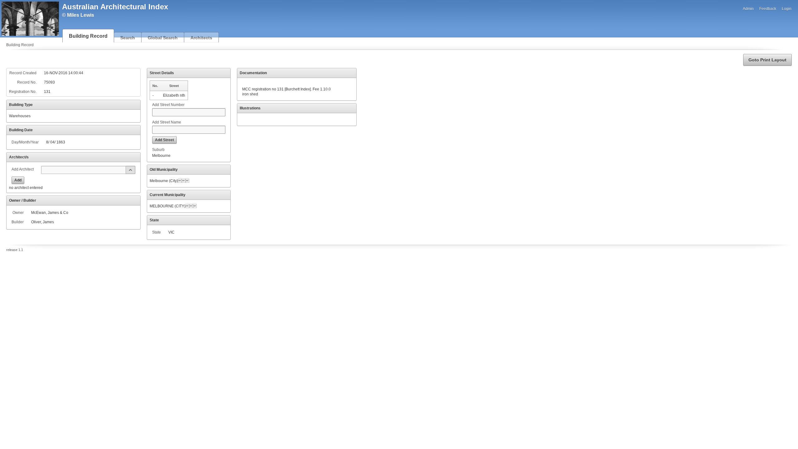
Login (786, 9)
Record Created (22, 73)
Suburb (158, 149)
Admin (748, 9)
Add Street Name (166, 122)
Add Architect (23, 169)
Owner (18, 212)
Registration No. (22, 91)
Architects (201, 37)
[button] (767, 60)
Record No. (26, 82)
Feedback (767, 9)
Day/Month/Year (25, 142)
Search (127, 37)
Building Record (88, 36)
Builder (18, 222)
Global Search (163, 37)
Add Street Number (168, 105)
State (156, 232)
